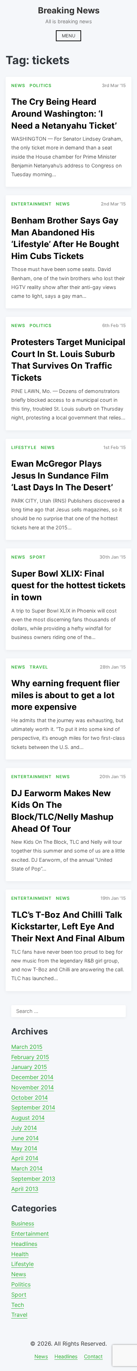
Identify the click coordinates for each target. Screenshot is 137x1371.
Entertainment (30, 1233)
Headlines (24, 1243)
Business (22, 1223)
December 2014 (32, 1077)
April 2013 (24, 1188)
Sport (18, 1294)
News (18, 1274)
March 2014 (27, 1168)
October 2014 (29, 1097)
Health (19, 1254)
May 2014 (24, 1148)
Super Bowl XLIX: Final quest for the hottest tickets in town (68, 585)
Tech (17, 1304)
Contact (93, 1356)
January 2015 (29, 1066)
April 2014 (24, 1158)
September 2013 (33, 1178)
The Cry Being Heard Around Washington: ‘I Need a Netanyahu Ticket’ (64, 113)
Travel (19, 1314)
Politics (21, 1284)
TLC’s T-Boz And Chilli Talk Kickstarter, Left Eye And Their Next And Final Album (68, 926)
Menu (68, 35)
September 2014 (33, 1107)
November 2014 (32, 1087)
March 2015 (27, 1046)
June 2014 (25, 1138)
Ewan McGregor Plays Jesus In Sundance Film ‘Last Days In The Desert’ (62, 475)
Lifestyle (22, 1263)
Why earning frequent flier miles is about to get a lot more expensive (65, 695)
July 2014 (24, 1127)
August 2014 (28, 1117)
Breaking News (68, 10)
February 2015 (30, 1056)
